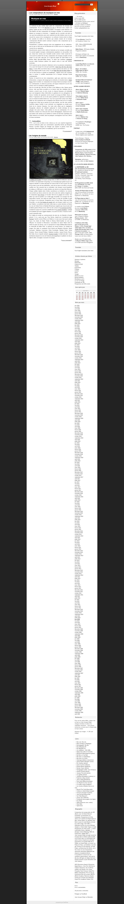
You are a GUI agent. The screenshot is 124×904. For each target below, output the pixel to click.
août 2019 (77, 439)
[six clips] (74, 156)
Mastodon (90, 897)
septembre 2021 (79, 398)
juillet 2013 (77, 559)
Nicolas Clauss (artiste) (83, 768)
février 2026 (78, 312)
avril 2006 (77, 701)
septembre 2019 (79, 438)
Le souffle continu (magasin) (84, 784)
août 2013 (77, 557)
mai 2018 (77, 464)
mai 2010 (77, 621)
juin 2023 (77, 364)
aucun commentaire (66, 240)
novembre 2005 (79, 709)
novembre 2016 (79, 493)
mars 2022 (77, 389)
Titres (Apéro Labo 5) (81, 96)
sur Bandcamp (85, 219)
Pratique (77, 269)
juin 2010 (77, 619)
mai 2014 (77, 542)
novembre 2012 (79, 572)
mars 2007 (77, 683)
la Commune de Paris (66, 207)
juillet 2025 (77, 323)
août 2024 (77, 341)
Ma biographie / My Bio (83, 745)
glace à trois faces (80, 232)
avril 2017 (77, 485)
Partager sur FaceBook (81, 894)
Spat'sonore (80, 805)
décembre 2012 (79, 570)
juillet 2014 (77, 539)
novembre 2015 (79, 513)
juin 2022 (77, 384)
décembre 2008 (79, 648)
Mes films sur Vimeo (82, 758)
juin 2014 (77, 541)
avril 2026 (77, 309)
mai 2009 (77, 640)
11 (88, 295)
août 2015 (77, 518)
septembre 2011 (79, 595)
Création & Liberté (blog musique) (85, 791)
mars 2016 (77, 506)
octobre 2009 (78, 632)
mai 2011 (77, 601)
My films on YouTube (82, 755)
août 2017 (77, 478)
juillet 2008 (77, 657)
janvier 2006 (78, 706)
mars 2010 (77, 624)
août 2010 (77, 616)
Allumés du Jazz (79, 275)
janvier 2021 (78, 411)
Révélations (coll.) (79, 279)
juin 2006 (77, 697)
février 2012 (78, 586)
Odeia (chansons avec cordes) (85, 802)
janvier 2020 (78, 431)
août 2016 (77, 498)
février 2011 (78, 606)
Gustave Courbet (53, 234)
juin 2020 (77, 423)
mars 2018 (77, 467)
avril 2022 (77, 387)
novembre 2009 (79, 630)
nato (52, 196)
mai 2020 (77, 425)
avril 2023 (77, 367)
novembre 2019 (79, 434)
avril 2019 (77, 446)
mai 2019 (77, 444)
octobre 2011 (78, 593)
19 (91, 296)
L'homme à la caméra (81, 231)
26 (91, 297)
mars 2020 (77, 428)
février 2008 (78, 665)
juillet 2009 (77, 637)
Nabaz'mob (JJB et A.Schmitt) (84, 751)
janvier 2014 (78, 549)
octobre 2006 (78, 691)
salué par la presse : (82, 172)
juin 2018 (77, 462)
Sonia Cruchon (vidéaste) (83, 765)
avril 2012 (77, 583)
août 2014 (77, 537)
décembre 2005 (79, 707)
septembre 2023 (79, 359)
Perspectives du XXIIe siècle (85, 183)
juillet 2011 (77, 598)
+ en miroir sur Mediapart (81, 23)
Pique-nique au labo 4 (82, 70)
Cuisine (77, 271)
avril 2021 (77, 407)
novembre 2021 (79, 395)
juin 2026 (77, 305)
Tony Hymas (41, 194)
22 (79, 297)
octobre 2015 (78, 514)
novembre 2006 (79, 689)
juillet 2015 (77, 519)
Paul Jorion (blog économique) (84, 781)
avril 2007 (77, 681)
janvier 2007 (78, 686)
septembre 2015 (79, 516)
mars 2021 (77, 408)
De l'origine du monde (37, 136)
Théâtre (77, 266)
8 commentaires (67, 131)
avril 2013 (77, 563)
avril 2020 (77, 426)
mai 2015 (77, 523)
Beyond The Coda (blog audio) (84, 789)
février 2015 (78, 528)
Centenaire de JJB (79, 282)
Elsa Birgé (79, 801)
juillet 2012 (77, 578)
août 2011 (77, 596)
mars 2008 (77, 663)
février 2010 (78, 626)
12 (91, 295)
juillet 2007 (77, 676)
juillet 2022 (77, 382)
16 (82, 296)
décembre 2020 (79, 413)
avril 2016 (77, 505)
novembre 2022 (79, 376)
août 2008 (77, 655)
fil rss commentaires (80, 887)
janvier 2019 (78, 451)
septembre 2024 (79, 340)
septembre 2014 (79, 536)
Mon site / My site (81, 742)
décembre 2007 (79, 668)
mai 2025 (77, 327)
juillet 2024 (77, 343)
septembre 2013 (79, 555)
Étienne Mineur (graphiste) (83, 766)
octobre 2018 (78, 456)
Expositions (78, 267)
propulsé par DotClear (62, 902)
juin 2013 (77, 560)
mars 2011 (77, 604)
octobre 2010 (78, 612)
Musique (56, 14)
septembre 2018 (79, 457)
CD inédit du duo (83, 239)
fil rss (76, 885)
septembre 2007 (79, 673)
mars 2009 (77, 643)
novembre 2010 (79, 611)
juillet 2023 (77, 363)
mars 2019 (77, 447)
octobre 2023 (78, 358)
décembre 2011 (79, 590)
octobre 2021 (78, 397)
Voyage (77, 274)
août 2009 (77, 635)
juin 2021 (77, 403)
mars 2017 (77, 487)
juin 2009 (77, 639)
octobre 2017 (78, 475)
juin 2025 (77, 325)
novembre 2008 (79, 650)
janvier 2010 (78, 627)
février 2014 (78, 547)
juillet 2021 (77, 402)
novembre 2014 (79, 532)
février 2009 (78, 645)
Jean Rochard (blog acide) (83, 794)
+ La (88, 231)
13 (94, 295)
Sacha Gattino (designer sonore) (85, 761)
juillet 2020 (77, 421)
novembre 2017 (79, 474)
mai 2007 (77, 679)
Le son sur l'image (79, 280)
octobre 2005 (78, 710)
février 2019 (78, 449)
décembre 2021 (79, 394)
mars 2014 (77, 545)
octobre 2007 (78, 671)
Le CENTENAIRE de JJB (81, 167)
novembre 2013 (79, 552)
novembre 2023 (79, 356)
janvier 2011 (78, 608)
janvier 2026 (78, 313)
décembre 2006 (79, 688)
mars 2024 (77, 349)
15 (79, 296)
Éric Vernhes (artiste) (82, 763)
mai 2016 (77, 503)
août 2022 (77, 380)
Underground (90, 131)
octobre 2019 (78, 436)
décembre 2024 (79, 335)
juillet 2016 (77, 500)
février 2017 (78, 488)
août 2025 (77, 322)
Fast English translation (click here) (84, 36)
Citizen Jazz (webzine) (82, 797)
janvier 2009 (78, 647)
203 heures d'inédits (89, 49)
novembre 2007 (79, 670)
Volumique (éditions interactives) (85, 760)
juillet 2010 (77, 617)
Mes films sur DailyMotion (83, 756)
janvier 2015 (78, 529)
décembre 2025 (79, 315)
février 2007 (78, 684)
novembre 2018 (79, 454)
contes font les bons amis (82, 229)
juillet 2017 (77, 480)
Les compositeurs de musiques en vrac (44, 13)
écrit (32, 102)
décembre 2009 (79, 629)
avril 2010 (77, 622)
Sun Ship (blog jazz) (82, 796)
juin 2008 (77, 658)
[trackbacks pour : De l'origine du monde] (71, 240)
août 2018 (77, 459)
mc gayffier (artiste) (82, 774)
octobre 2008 (78, 652)
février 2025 (78, 331)
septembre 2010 (79, 614)
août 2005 (77, 714)
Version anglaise (80, 135)
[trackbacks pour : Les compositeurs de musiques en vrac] (71, 131)
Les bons (88, 227)
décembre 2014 (79, 531)
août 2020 (77, 420)
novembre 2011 (79, 591)
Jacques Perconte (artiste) (83, 773)
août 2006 (77, 694)
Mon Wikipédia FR (81, 747)
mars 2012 (77, 585)
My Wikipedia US (81, 748)
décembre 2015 (79, 511)
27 (94, 297)
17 (85, 296)
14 (76, 296)
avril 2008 (77, 661)
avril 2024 (77, 348)
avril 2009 (77, 642)
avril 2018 (77, 465)
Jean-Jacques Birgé (50, 6)
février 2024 (78, 351)
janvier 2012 (78, 588)
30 (82, 299)
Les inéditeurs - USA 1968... (84, 750)
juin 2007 (77, 678)
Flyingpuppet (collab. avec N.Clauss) (86, 769)
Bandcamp (86, 195)
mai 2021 (77, 405)
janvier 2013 (78, 568)
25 (88, 297)
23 (82, 297)
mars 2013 (77, 565)
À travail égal (87, 226)
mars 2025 (77, 330)
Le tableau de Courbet (35, 179)
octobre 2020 (78, 416)
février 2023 (78, 371)
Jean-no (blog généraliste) (83, 779)
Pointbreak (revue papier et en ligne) (86, 799)
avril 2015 (77, 524)
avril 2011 (77, 603)
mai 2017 (77, 483)
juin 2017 (77, 482)
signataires (69, 59)
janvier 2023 (78, 372)
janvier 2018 (78, 470)
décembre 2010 (79, 609)
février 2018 (78, 469)
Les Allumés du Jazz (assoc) (84, 782)
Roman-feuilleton (79, 277)
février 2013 (78, 567)
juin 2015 (77, 521)
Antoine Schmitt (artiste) (83, 771)
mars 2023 (77, 369)
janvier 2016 (78, 510)
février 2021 (78, 410)
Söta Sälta (79, 804)
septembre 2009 (79, 634)
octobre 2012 (78, 573)
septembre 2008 (79, 653)
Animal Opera (83, 75)
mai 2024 (77, 346)
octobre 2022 (78, 377)
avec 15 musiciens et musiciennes (84, 168)
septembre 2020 (79, 418)
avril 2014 (77, 544)
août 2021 (77, 400)
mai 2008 (77, 660)
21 (76, 297)
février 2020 (78, 429)
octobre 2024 (78, 338)
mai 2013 (77, 562)
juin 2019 (77, 443)
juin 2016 (77, 501)
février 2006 (78, 704)
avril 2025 (77, 328)
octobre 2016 (78, 495)
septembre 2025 (79, 320)
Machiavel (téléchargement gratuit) (86, 753)
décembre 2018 (79, 452)
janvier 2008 (78, 666)
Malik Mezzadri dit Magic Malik (62, 70)
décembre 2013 (79, 550)
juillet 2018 (77, 461)
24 (85, 297)
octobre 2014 (78, 534)
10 (85, 295)
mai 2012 (77, 581)
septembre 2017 (79, 477)
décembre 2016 (79, 492)
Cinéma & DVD (79, 264)
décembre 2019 (79, 433)
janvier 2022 (78, 392)
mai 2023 (77, 366)
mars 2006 (77, 702)
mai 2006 (77, 699)
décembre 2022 (79, 374)
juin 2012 (77, 580)
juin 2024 (77, 344)
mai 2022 (77, 385)
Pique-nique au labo (87, 190)
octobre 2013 (78, 554)
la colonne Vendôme (61, 209)
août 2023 (77, 361)
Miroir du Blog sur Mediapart (84, 743)
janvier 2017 (78, 490)
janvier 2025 (78, 333)
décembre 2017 (79, 472)
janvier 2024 (78, 353)
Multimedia (77, 262)
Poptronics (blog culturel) (83, 778)
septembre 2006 (79, 693)
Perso (76, 272)
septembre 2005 (79, 712)
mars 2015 (77, 526)
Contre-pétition (36, 121)
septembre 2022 (79, 379)
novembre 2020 (79, 415)
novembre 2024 (79, 336)
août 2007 (77, 675)
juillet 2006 (77, 696)
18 (88, 296)
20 (94, 296)
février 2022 (78, 390)
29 (79, 299)
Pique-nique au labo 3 (83, 198)
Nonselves (78, 159)
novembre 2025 (79, 317)
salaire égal (78, 227)
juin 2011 (77, 599)
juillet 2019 (77, 441)
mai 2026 (77, 307)
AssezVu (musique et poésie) (84, 792)
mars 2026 (77, 310)
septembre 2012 (79, 575)
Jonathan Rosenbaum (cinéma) (85, 776)
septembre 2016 (79, 496)
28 (76, 299)
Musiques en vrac (50, 27)
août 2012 (77, 576)
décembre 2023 (79, 354)
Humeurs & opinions (80, 259)
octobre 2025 (78, 318)
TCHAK (78, 81)
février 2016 (78, 508)
